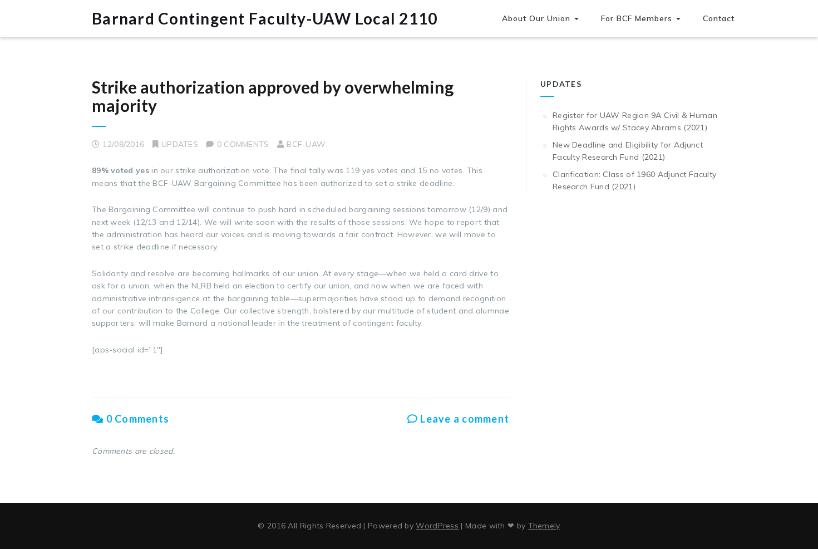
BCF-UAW (306, 144)
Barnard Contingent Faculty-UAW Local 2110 (264, 18)
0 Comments (136, 419)
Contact (719, 18)
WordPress (437, 526)
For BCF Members (638, 18)
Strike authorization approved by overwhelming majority (273, 96)
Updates (179, 144)
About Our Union (537, 18)
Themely (544, 526)
